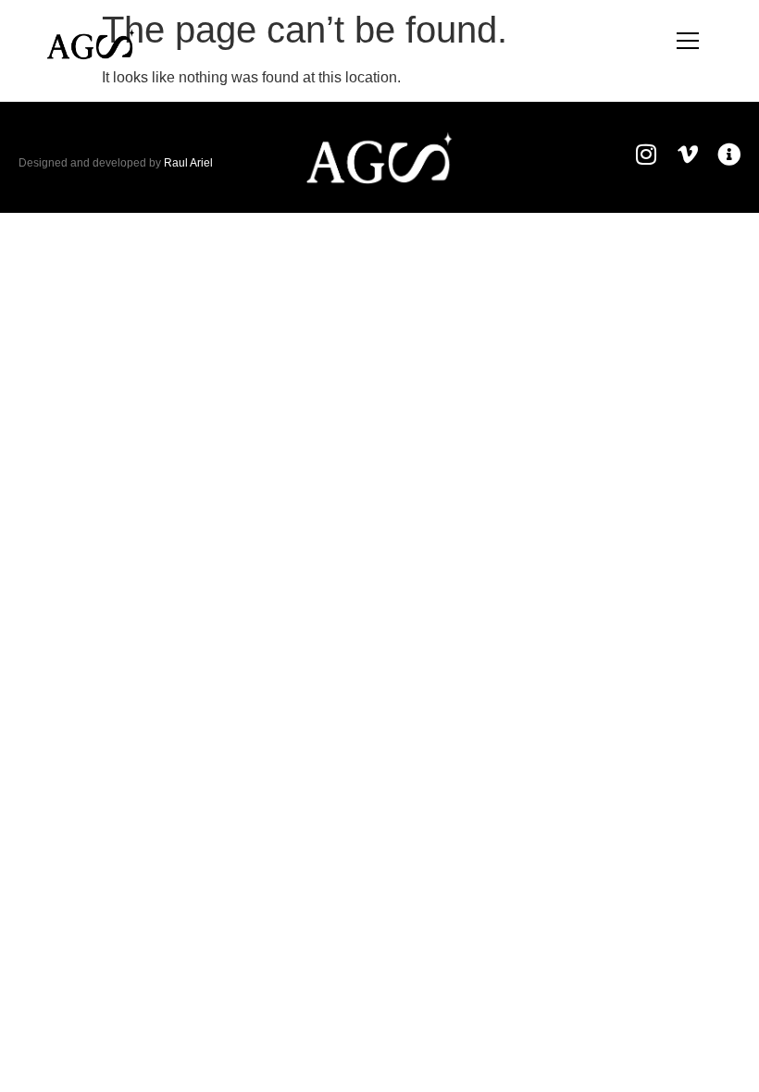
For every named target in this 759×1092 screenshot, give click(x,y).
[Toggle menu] (688, 41)
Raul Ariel (188, 162)
